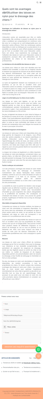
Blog (35, 358)
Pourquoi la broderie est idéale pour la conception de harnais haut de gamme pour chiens (33, 371)
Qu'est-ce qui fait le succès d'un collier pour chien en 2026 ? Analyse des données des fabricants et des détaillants (12, 371)
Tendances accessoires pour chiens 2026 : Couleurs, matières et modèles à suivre (33, 367)
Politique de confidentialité (21, 395)
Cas (30, 358)
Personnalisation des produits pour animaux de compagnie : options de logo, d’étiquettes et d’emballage (12, 367)
